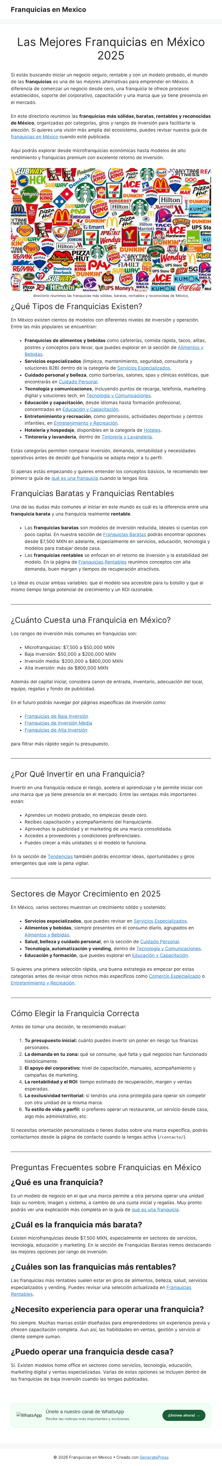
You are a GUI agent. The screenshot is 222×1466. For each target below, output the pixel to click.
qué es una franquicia (74, 478)
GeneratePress (154, 1457)
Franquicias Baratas (124, 534)
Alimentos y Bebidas (47, 935)
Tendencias (60, 856)
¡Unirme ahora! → (184, 1415)
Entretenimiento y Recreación (85, 423)
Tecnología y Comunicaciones (118, 395)
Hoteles (152, 430)
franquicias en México (34, 136)
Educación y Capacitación (90, 409)
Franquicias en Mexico (48, 9)
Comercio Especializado (175, 976)
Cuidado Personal (78, 381)
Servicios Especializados (143, 368)
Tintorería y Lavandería (127, 437)
